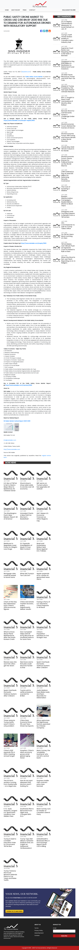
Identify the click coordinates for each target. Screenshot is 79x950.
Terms (36, 928)
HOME (7, 10)
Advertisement (39, 933)
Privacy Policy (38, 930)
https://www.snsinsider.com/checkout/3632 (18, 385)
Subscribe (64, 936)
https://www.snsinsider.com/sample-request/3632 (19, 120)
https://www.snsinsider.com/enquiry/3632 (33, 243)
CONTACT (32, 10)
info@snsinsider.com (10, 440)
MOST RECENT (15, 10)
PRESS (24, 10)
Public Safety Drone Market (34, 77)
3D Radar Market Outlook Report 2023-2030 (17, 421)
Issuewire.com (26, 72)
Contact (37, 935)
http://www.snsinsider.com (12, 449)
